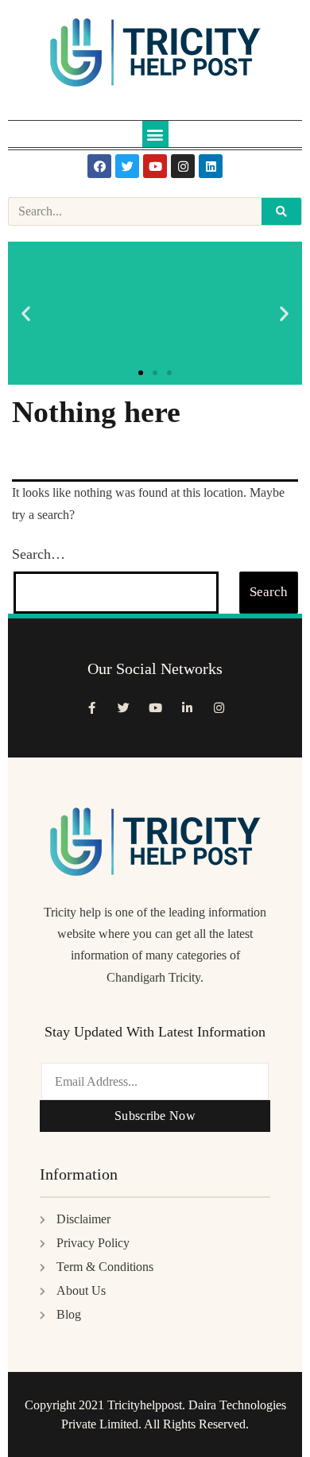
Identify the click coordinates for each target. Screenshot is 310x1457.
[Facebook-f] (91, 708)
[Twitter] (127, 166)
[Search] (281, 211)
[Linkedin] (211, 166)
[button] (155, 134)
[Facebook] (99, 166)
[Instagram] (183, 166)
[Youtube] (155, 166)
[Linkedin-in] (186, 708)
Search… (38, 554)
